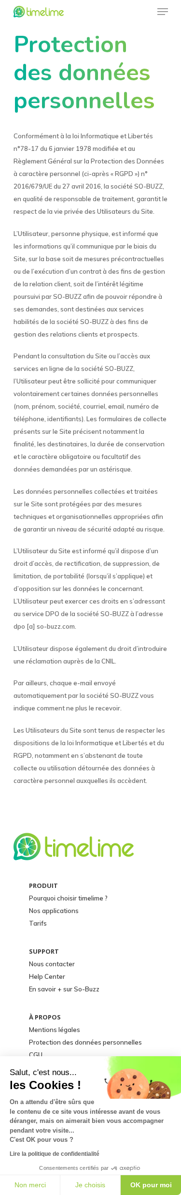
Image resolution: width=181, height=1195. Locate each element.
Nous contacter (52, 964)
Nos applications (54, 911)
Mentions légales (54, 1029)
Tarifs (38, 923)
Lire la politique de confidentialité (54, 1154)
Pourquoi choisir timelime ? (68, 898)
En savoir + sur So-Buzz (64, 989)
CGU (35, 1055)
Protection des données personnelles (85, 1042)
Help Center (47, 976)
